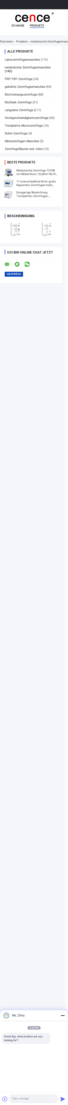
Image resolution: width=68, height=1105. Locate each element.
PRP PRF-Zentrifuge (18, 79)
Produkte (37, 25)
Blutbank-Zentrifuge (18, 102)
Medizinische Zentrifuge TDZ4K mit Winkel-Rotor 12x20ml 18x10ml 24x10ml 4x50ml (37, 174)
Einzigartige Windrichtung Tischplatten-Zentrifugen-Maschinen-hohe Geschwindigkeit (36, 196)
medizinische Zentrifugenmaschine (28, 67)
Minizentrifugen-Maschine (22, 141)
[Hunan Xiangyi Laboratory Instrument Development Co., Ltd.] (34, 17)
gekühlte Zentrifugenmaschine (25, 87)
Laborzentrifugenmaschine (22, 59)
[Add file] (5, 1099)
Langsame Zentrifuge (19, 110)
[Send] (63, 1099)
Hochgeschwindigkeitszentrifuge (27, 118)
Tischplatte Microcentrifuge (24, 125)
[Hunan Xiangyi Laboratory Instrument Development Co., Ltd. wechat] (29, 264)
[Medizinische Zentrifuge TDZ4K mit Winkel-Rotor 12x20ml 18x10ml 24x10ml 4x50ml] (8, 172)
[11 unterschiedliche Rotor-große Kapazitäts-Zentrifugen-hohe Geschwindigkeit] (8, 183)
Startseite (6, 41)
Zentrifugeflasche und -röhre (24, 149)
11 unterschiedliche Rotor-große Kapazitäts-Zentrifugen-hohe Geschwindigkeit (36, 185)
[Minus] (62, 1015)
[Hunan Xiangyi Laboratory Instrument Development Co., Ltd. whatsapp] (19, 264)
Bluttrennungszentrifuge (21, 94)
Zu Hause (17, 25)
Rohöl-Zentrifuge (16, 133)
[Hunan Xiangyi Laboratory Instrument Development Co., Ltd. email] (9, 264)
